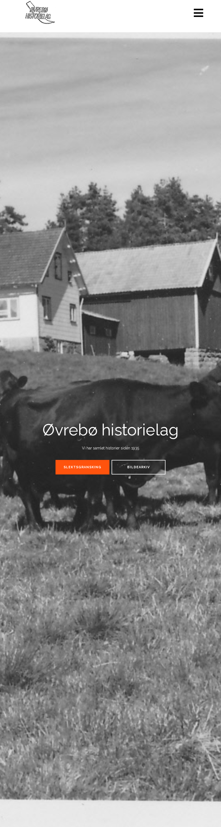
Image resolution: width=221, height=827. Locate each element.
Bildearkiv (138, 467)
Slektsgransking (82, 467)
